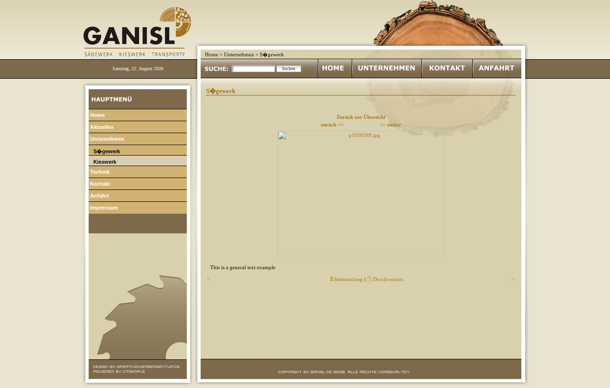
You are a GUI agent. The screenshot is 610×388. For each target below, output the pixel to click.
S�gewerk (106, 151)
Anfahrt (99, 196)
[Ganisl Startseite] (335, 76)
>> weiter (390, 124)
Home (211, 54)
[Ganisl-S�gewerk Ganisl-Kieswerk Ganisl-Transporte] (141, 49)
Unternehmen (239, 54)
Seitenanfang (348, 279)
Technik (100, 172)
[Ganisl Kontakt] (446, 76)
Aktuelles (101, 127)
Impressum (104, 207)
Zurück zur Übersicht (361, 117)
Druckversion (388, 279)
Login (138, 237)
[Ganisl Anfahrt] (496, 76)
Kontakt (100, 184)
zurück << (332, 124)
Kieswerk (104, 162)
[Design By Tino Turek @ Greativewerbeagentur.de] (138, 367)
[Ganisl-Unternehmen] (386, 76)
